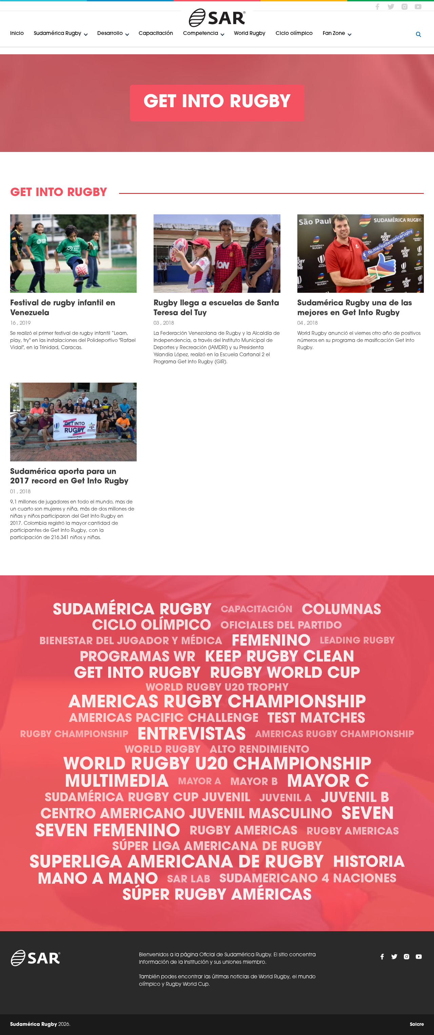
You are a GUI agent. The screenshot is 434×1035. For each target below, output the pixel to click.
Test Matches (316, 719)
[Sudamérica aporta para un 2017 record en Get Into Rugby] (73, 422)
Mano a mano (98, 879)
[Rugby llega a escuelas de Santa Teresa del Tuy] (217, 253)
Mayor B (254, 782)
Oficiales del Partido (281, 626)
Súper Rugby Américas (217, 895)
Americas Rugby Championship (217, 703)
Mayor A (199, 782)
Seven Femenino (107, 832)
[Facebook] (377, 6)
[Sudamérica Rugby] (217, 17)
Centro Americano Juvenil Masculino (186, 815)
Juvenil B (355, 798)
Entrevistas (191, 735)
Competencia (200, 33)
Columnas (341, 610)
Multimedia (117, 782)
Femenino (271, 641)
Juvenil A (285, 798)
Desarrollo (110, 33)
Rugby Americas (243, 832)
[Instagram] (404, 6)
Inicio (17, 33)
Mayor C (328, 782)
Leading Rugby (357, 641)
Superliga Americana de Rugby (176, 863)
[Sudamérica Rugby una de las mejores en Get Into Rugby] (360, 253)
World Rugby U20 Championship (217, 765)
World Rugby (249, 33)
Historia (369, 862)
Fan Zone (334, 33)
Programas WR (137, 658)
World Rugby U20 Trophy (217, 688)
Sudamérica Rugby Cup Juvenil (147, 798)
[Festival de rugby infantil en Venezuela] (73, 253)
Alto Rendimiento (260, 750)
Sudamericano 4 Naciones (307, 879)
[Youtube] (418, 6)
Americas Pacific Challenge (163, 719)
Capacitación (156, 33)
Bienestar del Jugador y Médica (130, 641)
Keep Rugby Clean (279, 657)
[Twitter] (391, 6)
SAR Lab (188, 880)
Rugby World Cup (285, 674)
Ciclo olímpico (294, 33)
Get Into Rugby (137, 674)
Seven (367, 814)
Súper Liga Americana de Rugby (217, 847)
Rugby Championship (74, 735)
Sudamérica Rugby (57, 33)
